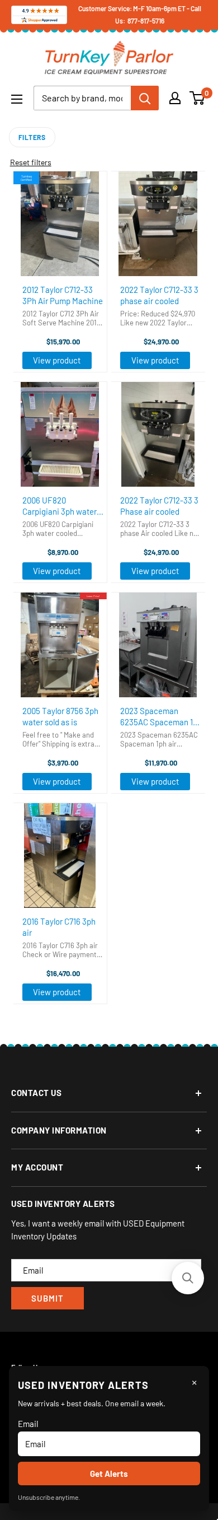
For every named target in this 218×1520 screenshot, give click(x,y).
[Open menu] (16, 99)
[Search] (145, 98)
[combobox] (82, 98)
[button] (188, 1278)
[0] (198, 98)
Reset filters (30, 162)
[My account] (175, 98)
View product (56, 360)
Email (28, 1424)
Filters (32, 137)
